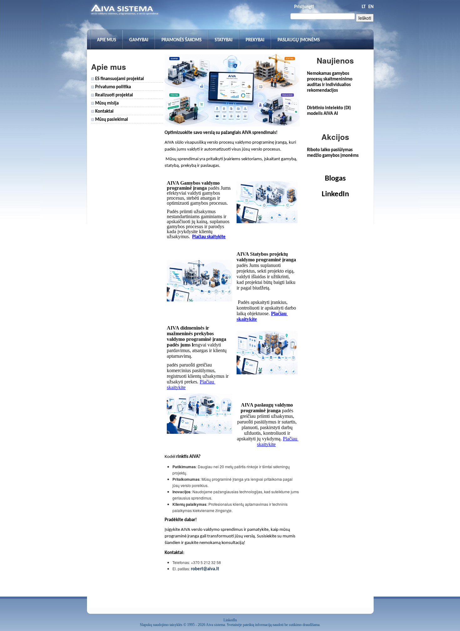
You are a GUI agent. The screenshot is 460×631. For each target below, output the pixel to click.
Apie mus (106, 40)
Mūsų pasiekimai (111, 119)
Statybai (224, 40)
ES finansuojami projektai (119, 79)
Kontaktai (104, 111)
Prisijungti (304, 7)
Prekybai (255, 40)
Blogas (335, 178)
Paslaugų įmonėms (299, 40)
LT (363, 7)
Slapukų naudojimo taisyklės (161, 625)
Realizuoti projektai (113, 95)
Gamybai (138, 40)
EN (371, 7)
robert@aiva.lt (205, 569)
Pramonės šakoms (181, 40)
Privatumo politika (112, 87)
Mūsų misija (106, 103)
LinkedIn (335, 194)
